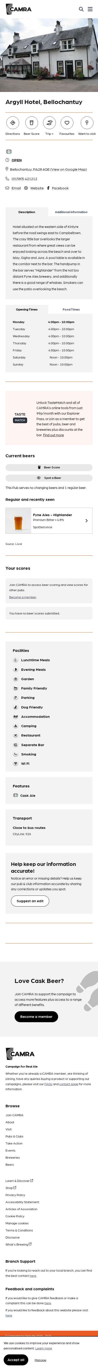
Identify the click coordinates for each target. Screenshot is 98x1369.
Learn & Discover (17, 1180)
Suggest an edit (30, 901)
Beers (9, 1164)
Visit (8, 1129)
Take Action (14, 1143)
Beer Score (52, 467)
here (33, 1275)
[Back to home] (18, 9)
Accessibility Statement (22, 1202)
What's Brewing (17, 1244)
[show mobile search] (81, 9)
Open (17, 160)
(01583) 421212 (24, 178)
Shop (9, 1187)
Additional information (71, 212)
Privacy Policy (15, 1195)
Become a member (22, 597)
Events (10, 1150)
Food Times (71, 309)
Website (37, 188)
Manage (40, 1360)
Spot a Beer (52, 477)
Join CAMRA (14, 1115)
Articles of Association (21, 1209)
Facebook (60, 188)
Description (26, 212)
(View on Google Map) (68, 169)
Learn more (43, 1348)
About (9, 1122)
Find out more (53, 435)
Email (16, 188)
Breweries (12, 1157)
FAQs (48, 1084)
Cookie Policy (14, 1216)
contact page (68, 1084)
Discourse (12, 1237)
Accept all (16, 1359)
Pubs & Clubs (14, 1136)
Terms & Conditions (19, 1230)
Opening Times (27, 309)
